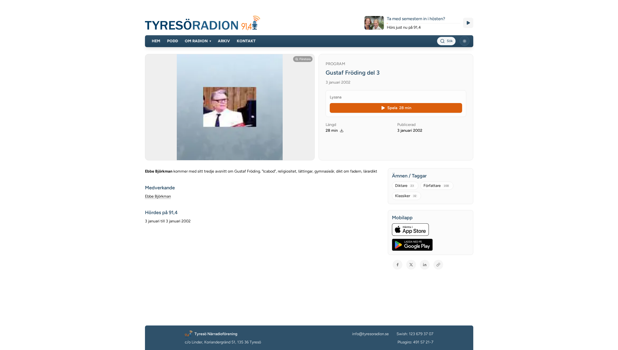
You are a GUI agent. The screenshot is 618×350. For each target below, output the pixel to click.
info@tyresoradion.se (370, 334)
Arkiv (224, 41)
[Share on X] (411, 265)
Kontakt (246, 41)
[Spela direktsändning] (468, 23)
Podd (172, 41)
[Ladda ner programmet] (342, 130)
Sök (450, 41)
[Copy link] (438, 265)
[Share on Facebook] (397, 265)
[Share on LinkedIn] (425, 265)
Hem (156, 41)
